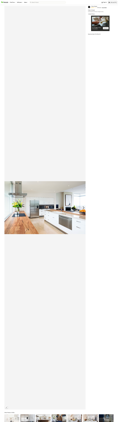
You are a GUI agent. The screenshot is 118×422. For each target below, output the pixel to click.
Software (19, 2)
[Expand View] (6, 407)
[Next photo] (83, 207)
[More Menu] (83, 407)
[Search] (30, 2)
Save (49, 407)
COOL (13, 412)
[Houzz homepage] (5, 2)
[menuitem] (12, 2)
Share (42, 407)
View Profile (104, 7)
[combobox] (47, 2)
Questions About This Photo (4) (94, 34)
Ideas (25, 2)
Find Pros (12, 2)
